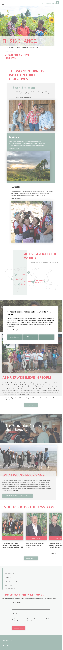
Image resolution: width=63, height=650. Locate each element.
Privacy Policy (16, 329)
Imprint (9, 329)
